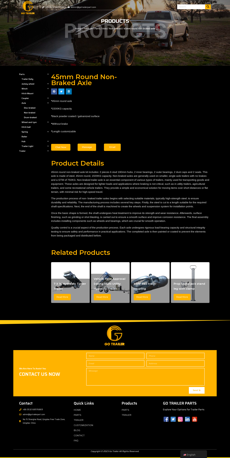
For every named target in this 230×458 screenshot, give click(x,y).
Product (88, 28)
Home (78, 28)
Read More (62, 297)
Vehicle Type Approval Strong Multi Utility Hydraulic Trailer (109, 283)
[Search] (208, 6)
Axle (104, 28)
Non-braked (115, 28)
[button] (54, 91)
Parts (97, 28)
